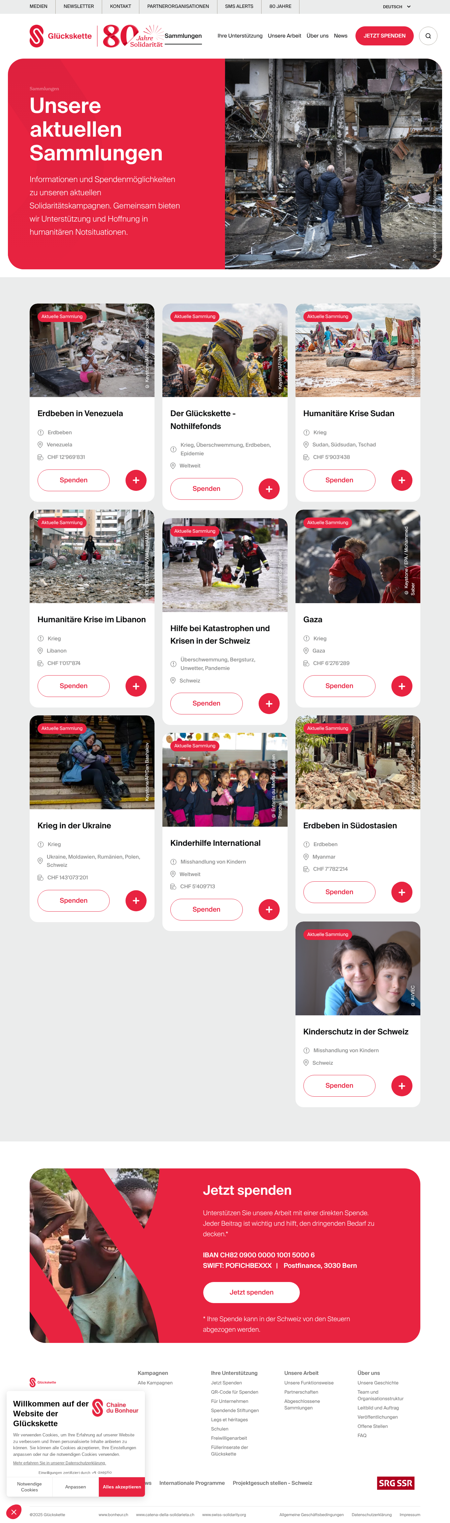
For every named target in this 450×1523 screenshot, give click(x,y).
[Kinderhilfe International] (224, 832)
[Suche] (428, 36)
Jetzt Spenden (385, 35)
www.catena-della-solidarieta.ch (165, 1514)
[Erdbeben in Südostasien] (357, 814)
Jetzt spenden (251, 1292)
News (341, 35)
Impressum (410, 1514)
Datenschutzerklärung (372, 1514)
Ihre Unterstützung (240, 35)
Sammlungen (183, 36)
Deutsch (392, 7)
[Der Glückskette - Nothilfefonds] (224, 407)
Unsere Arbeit (284, 35)
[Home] (97, 36)
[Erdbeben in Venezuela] (92, 403)
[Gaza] (357, 609)
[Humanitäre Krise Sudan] (357, 403)
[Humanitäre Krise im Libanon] (92, 609)
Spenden (73, 480)
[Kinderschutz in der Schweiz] (357, 1014)
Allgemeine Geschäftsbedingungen (312, 1514)
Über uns (318, 35)
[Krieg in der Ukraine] (92, 818)
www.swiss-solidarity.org (224, 1514)
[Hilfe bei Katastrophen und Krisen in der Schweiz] (224, 621)
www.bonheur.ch (113, 1514)
